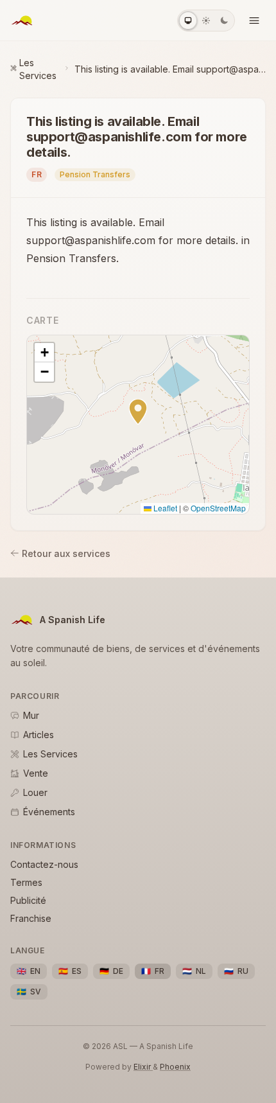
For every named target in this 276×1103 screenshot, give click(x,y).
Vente (35, 773)
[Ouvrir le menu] (254, 20)
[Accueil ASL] (21, 20)
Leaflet (164, 507)
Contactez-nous (44, 864)
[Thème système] (188, 21)
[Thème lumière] (206, 21)
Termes (26, 882)
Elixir (143, 1067)
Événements (49, 811)
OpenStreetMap (218, 507)
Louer (35, 792)
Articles (38, 734)
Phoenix (175, 1067)
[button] (138, 412)
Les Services (37, 69)
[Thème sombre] (224, 21)
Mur (31, 715)
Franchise (30, 918)
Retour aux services (66, 553)
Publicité (28, 900)
